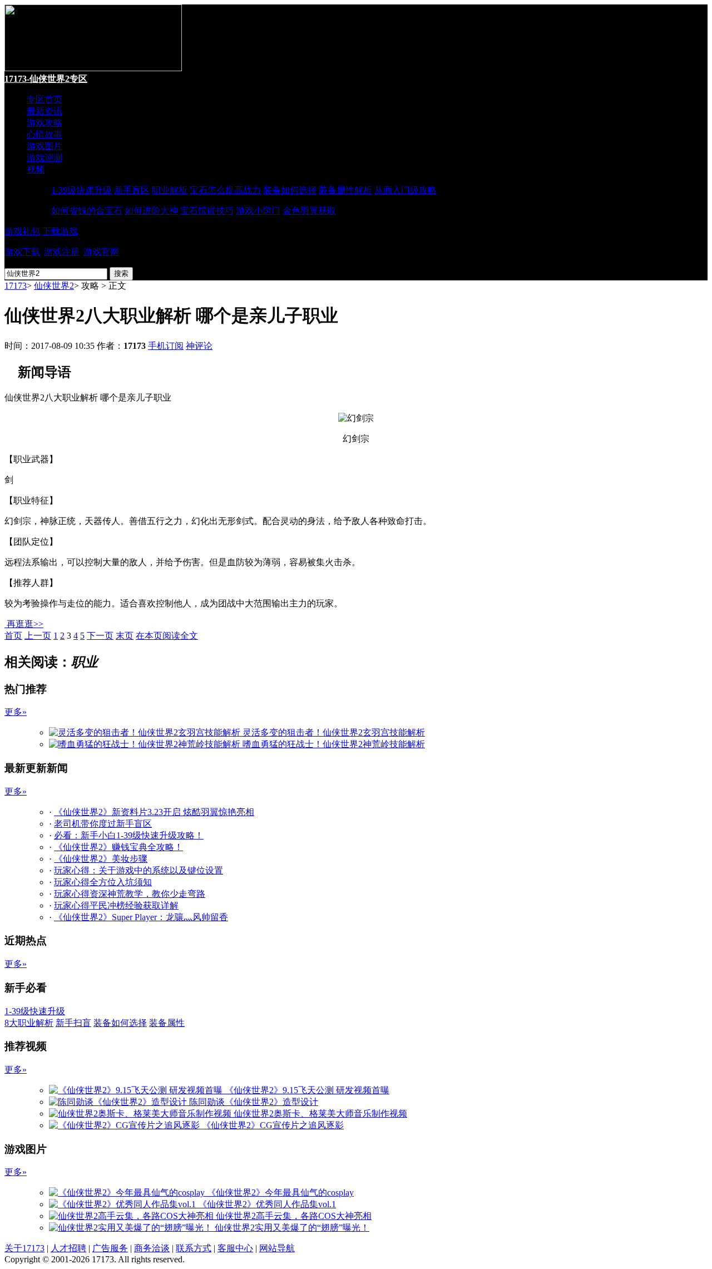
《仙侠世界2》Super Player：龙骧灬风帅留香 (141, 917)
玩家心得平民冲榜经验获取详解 (116, 905)
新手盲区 (132, 190)
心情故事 (44, 134)
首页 (13, 635)
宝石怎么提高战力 (225, 190)
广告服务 (110, 1248)
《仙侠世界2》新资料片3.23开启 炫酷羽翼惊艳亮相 (154, 812)
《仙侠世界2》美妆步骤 (100, 858)
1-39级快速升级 (81, 190)
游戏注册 (62, 251)
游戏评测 (44, 157)
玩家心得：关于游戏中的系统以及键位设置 (138, 870)
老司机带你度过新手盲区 (103, 823)
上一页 (37, 635)
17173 (15, 285)
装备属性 (167, 1023)
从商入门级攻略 (405, 190)
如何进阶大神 (151, 210)
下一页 (100, 635)
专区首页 (44, 99)
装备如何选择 (290, 190)
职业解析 (169, 190)
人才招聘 (68, 1248)
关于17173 (24, 1248)
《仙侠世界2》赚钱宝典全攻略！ (118, 847)
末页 (125, 635)
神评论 (199, 345)
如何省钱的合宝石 (86, 210)
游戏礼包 (22, 231)
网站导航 (277, 1248)
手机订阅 (166, 345)
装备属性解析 (345, 190)
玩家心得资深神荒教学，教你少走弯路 (129, 893)
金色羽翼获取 (309, 210)
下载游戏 (60, 231)
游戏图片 (44, 146)
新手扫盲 (73, 1023)
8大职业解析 (28, 1023)
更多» (15, 712)
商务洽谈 (152, 1248)
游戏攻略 (44, 122)
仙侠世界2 (54, 285)
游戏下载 (22, 251)
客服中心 (235, 1248)
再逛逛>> (25, 624)
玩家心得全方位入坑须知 (103, 882)
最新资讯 (44, 111)
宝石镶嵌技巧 (207, 210)
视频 (35, 169)
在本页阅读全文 (167, 635)
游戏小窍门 (258, 210)
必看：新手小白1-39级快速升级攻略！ (129, 835)
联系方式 (193, 1248)
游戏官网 (101, 251)
